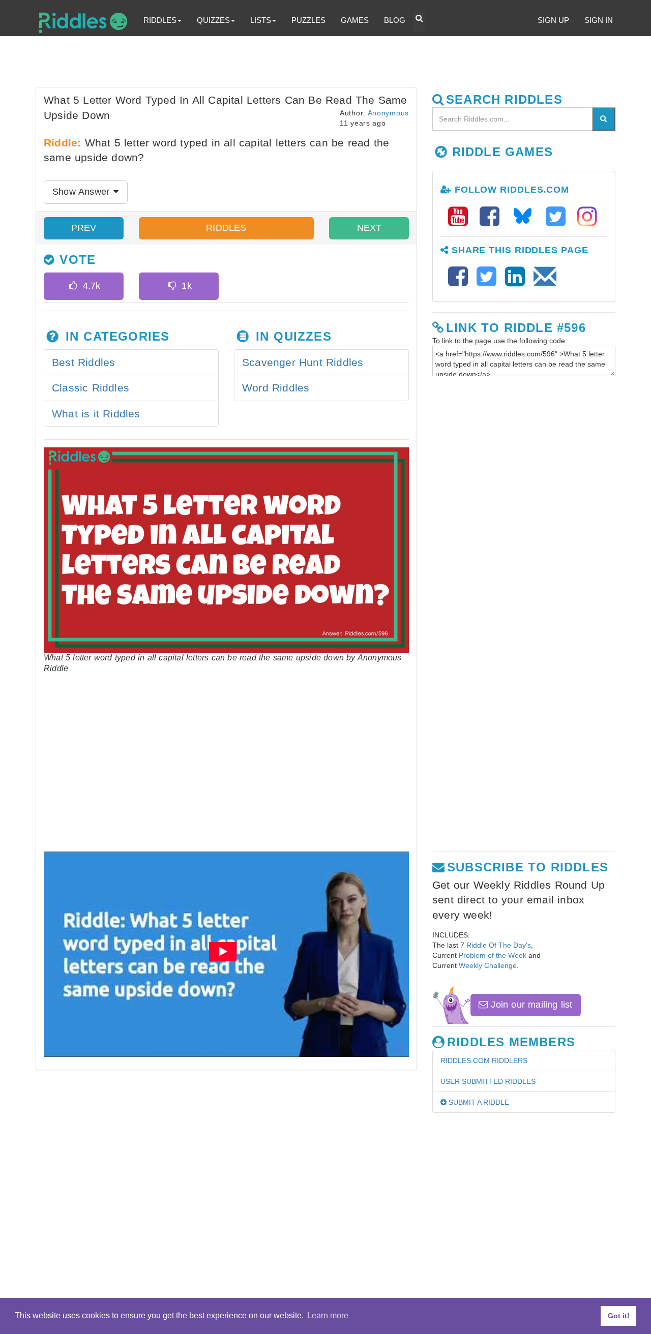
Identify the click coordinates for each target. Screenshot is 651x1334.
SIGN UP (553, 20)
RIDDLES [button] (159, 20)
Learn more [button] (327, 1315)
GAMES (355, 20)
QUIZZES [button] (213, 20)
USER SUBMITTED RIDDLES (488, 1081)
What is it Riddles (96, 413)
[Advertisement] (282, 64)
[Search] (603, 119)
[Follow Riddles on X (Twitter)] (559, 217)
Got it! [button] (619, 1316)
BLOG (394, 20)
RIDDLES (226, 228)
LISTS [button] (260, 20)
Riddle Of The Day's (498, 945)
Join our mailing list (530, 1004)
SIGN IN (598, 20)
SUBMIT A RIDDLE (478, 1102)
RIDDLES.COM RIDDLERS (483, 1060)
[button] (419, 21)
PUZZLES (308, 20)
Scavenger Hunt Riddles (302, 362)
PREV (84, 228)
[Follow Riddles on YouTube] (461, 217)
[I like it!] (73, 286)
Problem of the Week (492, 955)
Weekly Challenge (488, 965)
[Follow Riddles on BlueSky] (526, 217)
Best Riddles (83, 362)
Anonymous (388, 113)
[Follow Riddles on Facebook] (493, 217)
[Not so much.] (172, 286)
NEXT (369, 228)
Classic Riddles (90, 387)
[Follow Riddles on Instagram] (587, 217)
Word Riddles (275, 387)
